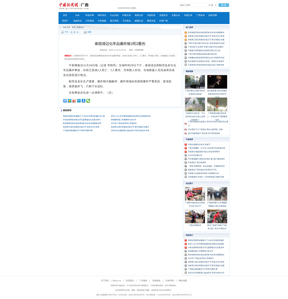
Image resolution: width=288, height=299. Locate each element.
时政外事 (90, 15)
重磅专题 (151, 21)
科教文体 (126, 15)
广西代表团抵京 (195, 225)
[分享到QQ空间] (70, 101)
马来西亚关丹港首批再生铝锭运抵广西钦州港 (206, 65)
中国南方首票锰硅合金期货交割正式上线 (204, 50)
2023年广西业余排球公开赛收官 (124, 123)
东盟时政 (151, 15)
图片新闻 (114, 21)
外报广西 (163, 21)
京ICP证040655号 (136, 295)
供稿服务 (156, 280)
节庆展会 (126, 21)
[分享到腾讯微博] (79, 101)
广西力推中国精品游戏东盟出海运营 (202, 54)
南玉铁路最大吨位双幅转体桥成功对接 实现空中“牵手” (217, 94)
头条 (77, 15)
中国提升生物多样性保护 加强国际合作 (203, 173)
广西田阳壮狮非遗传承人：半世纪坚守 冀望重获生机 (217, 116)
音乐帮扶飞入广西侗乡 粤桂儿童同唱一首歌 (205, 129)
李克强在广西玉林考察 (197, 162)
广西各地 (200, 15)
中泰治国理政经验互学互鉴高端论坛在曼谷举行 (82, 120)
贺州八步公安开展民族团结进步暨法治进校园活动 (131, 116)
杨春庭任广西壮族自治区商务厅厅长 (202, 170)
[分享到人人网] (84, 101)
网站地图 (183, 280)
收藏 (89, 32)
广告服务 (143, 280)
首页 (65, 15)
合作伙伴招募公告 (195, 155)
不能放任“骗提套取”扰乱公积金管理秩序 (204, 152)
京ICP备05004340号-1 (182, 295)
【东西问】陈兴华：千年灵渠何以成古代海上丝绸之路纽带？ (195, 116)
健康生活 (139, 21)
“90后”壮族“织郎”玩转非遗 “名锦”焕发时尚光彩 (206, 43)
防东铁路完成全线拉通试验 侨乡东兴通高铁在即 (82, 123)
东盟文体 (188, 15)
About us (117, 280)
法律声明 (169, 280)
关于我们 (105, 280)
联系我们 (130, 280)
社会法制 (114, 15)
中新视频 (102, 21)
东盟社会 (176, 15)
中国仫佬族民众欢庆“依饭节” (199, 144)
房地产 (65, 21)
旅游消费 (212, 15)
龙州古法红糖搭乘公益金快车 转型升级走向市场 (130, 130)
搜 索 (223, 5)
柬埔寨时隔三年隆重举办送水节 (123, 120)
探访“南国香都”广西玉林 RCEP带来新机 (204, 133)
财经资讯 (102, 15)
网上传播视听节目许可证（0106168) (111, 295)
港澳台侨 (139, 15)
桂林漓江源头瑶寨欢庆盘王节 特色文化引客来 (81, 127)
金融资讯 (77, 21)
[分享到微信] (88, 101)
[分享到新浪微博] (74, 101)
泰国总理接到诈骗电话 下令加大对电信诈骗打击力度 (84, 116)
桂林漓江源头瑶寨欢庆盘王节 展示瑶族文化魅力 (130, 127)
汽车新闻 (90, 21)
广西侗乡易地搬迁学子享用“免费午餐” (78, 130)
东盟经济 (163, 15)
